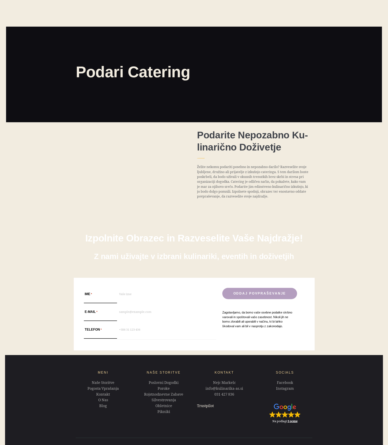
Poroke (164, 389)
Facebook (285, 383)
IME (88, 294)
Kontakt (103, 395)
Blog (103, 406)
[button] (285, 413)
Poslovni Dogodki (164, 383)
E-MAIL (91, 311)
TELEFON (93, 329)
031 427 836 (224, 395)
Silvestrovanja (164, 401)
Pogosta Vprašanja (103, 389)
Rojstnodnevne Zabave (163, 395)
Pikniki (163, 412)
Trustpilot (205, 406)
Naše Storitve (103, 383)
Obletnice (163, 406)
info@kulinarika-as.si (224, 389)
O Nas (103, 401)
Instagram (285, 389)
